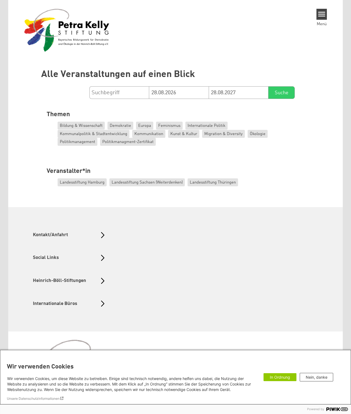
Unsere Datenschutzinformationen (33, 398)
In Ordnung (280, 377)
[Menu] (321, 14)
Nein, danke (316, 377)
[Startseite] (66, 30)
